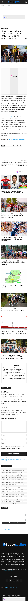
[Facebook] (2, 41)
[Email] (16, 41)
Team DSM (19, 145)
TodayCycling (7, 529)
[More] (19, 41)
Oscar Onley (9, 117)
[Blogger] (7, 580)
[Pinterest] (9, 41)
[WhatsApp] (12, 41)
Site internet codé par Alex (10, 587)
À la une (7, 145)
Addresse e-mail (5, 518)
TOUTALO (4, 407)
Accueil (2, 5)
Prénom (3, 513)
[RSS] (17, 580)
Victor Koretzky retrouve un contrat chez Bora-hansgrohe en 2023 (21, 164)
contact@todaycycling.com (7, 570)
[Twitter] (6, 41)
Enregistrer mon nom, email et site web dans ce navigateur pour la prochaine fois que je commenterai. (13, 448)
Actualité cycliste (9, 5)
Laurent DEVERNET (7, 38)
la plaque (4, 391)
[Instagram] (14, 580)
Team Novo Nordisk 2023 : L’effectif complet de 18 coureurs (7, 164)
